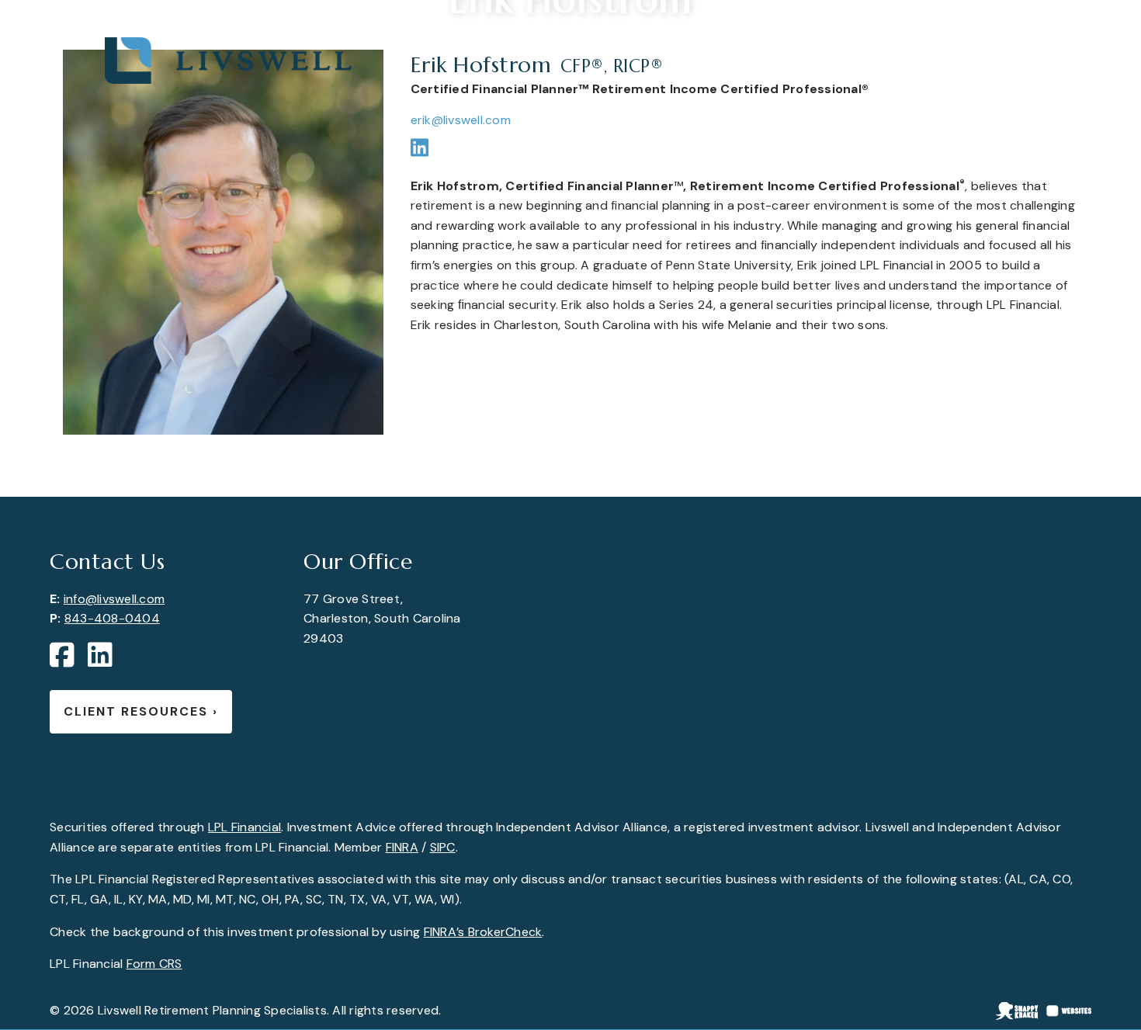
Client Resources (141, 711)
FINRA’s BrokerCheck (483, 932)
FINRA (402, 847)
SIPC (443, 847)
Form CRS (154, 963)
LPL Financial (244, 827)
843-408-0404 (112, 618)
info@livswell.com (114, 599)
